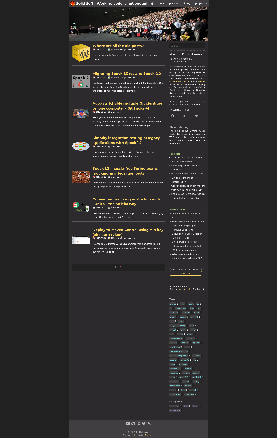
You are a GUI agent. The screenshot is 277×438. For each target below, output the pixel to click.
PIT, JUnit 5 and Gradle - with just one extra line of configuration (187, 178)
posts (172, 3)
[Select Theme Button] (152, 3)
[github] (175, 116)
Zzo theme (149, 435)
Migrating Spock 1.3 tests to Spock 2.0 (127, 74)
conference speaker (179, 82)
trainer (201, 82)
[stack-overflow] (187, 116)
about (160, 3)
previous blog (185, 289)
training (185, 3)
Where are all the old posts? (118, 46)
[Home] (73, 3)
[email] (128, 425)
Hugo (135, 435)
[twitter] (199, 116)
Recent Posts (177, 209)
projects (200, 3)
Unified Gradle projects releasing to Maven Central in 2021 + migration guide (187, 246)
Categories (176, 401)
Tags (172, 299)
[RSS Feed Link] (149, 425)
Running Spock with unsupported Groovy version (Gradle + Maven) (187, 234)
